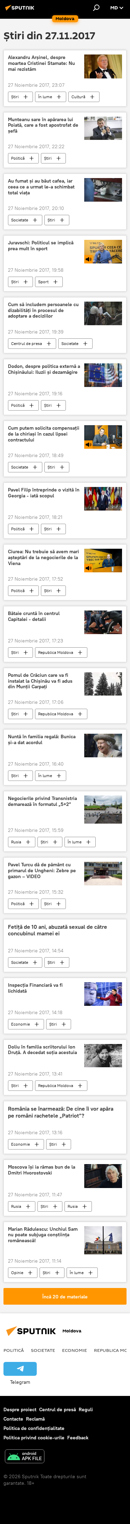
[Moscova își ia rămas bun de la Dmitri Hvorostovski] (103, 1176)
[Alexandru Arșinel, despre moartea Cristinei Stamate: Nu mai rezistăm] (103, 66)
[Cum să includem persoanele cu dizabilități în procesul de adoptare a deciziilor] (103, 313)
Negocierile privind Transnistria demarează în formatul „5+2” (42, 801)
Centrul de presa (26, 343)
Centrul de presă (57, 1409)
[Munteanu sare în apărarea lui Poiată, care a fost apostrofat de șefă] (103, 128)
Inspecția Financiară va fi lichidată (35, 988)
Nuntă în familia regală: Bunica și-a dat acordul (42, 740)
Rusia (16, 841)
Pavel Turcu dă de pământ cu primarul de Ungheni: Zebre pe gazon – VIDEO (42, 870)
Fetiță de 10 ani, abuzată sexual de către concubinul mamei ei (57, 930)
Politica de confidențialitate (33, 1428)
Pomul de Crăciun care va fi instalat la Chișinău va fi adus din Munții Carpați (40, 681)
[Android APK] (24, 1457)
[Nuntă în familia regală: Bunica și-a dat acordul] (103, 745)
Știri (15, 96)
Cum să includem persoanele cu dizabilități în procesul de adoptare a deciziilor (43, 310)
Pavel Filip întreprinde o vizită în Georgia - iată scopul (43, 493)
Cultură (78, 96)
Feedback (77, 1437)
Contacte (13, 1419)
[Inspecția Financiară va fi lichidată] (103, 994)
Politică (18, 158)
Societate (19, 219)
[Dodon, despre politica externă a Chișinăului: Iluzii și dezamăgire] (103, 375)
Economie (20, 1024)
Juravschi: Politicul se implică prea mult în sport (40, 246)
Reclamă (35, 1419)
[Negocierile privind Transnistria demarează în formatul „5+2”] (103, 809)
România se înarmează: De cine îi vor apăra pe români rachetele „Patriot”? (60, 1112)
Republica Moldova (55, 652)
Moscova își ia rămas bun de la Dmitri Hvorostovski (41, 1170)
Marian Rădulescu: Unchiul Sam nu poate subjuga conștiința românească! (43, 1235)
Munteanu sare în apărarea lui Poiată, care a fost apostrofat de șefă (43, 125)
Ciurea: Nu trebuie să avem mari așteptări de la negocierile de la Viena (43, 557)
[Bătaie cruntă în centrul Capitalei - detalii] (103, 622)
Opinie (17, 1272)
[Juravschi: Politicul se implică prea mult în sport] (103, 251)
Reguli (86, 1409)
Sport (43, 281)
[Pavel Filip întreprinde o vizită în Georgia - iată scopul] (103, 499)
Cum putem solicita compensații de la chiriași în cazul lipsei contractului (43, 434)
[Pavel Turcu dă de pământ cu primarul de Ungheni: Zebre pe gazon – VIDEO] (103, 873)
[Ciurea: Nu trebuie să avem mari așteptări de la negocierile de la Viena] (103, 560)
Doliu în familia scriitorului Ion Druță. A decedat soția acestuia (42, 1050)
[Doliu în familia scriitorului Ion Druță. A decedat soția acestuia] (103, 1056)
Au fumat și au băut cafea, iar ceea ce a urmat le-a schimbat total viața (41, 187)
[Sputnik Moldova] (20, 10)
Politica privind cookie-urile (33, 1437)
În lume (45, 96)
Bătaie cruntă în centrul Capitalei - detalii (34, 616)
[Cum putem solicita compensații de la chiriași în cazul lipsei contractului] (103, 437)
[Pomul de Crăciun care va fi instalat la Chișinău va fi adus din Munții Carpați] (103, 684)
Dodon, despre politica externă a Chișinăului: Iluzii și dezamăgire (44, 369)
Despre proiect (19, 1409)
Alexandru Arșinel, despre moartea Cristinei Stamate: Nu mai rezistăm (41, 63)
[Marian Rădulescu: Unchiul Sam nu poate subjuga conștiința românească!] (103, 1240)
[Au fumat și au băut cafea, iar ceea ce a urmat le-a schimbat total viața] (103, 190)
